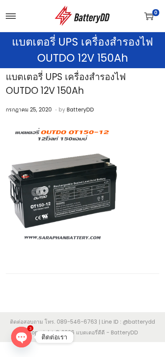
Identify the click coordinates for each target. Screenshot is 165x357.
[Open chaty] (21, 337)
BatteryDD (80, 109)
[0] (148, 16)
